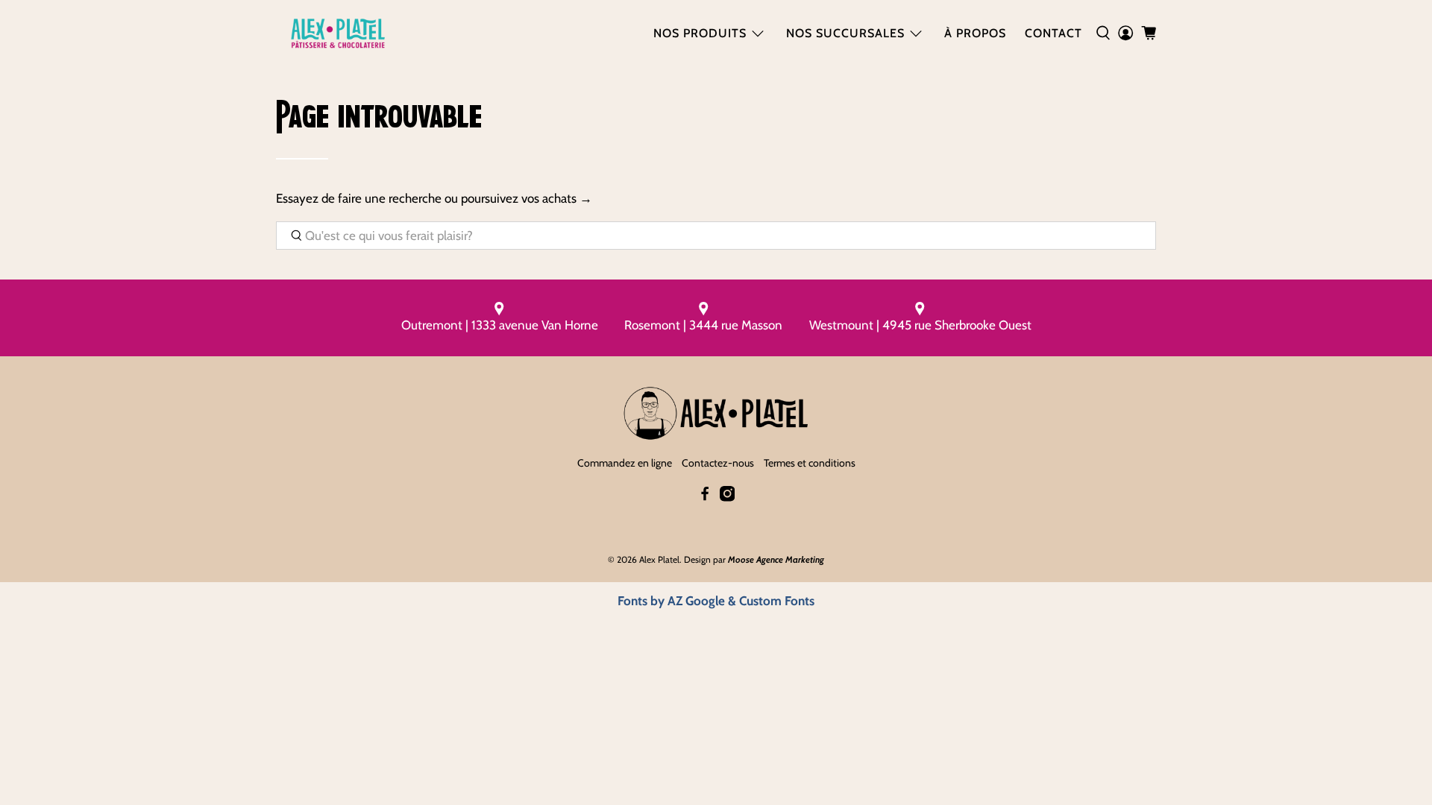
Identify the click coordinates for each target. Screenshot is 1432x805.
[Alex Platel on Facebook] (704, 498)
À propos (975, 33)
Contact (1053, 33)
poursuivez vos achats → (526, 198)
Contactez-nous (718, 463)
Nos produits (700, 33)
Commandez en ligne (624, 463)
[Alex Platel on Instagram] (727, 498)
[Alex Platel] (338, 33)
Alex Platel (659, 559)
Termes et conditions (809, 463)
